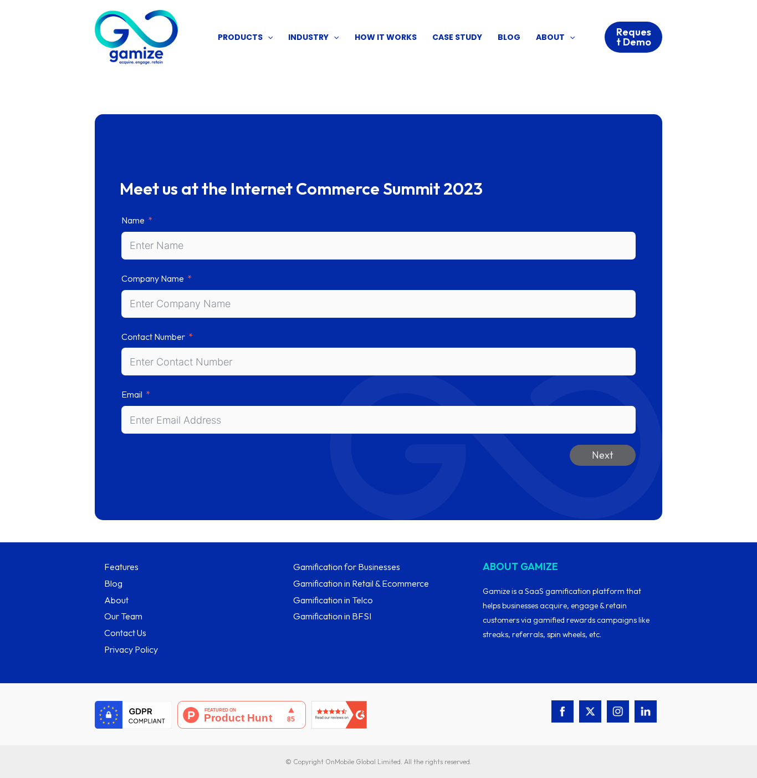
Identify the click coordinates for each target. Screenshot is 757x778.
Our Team (123, 616)
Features (121, 566)
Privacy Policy (131, 649)
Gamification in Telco (333, 600)
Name (133, 220)
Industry (308, 37)
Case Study (457, 37)
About (550, 37)
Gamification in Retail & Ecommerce (361, 583)
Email (131, 394)
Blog (509, 37)
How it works (386, 37)
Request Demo (633, 37)
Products (240, 37)
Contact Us (125, 632)
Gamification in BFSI (332, 616)
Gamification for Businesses (346, 566)
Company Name (152, 278)
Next (602, 455)
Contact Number (153, 336)
